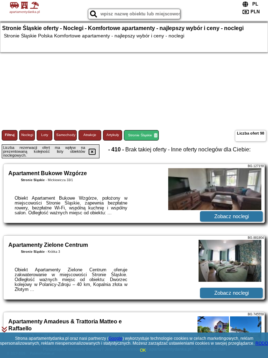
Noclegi (27, 135)
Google (115, 338)
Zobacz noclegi (231, 216)
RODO (261, 343)
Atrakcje (89, 135)
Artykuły (112, 135)
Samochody (65, 135)
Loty (44, 135)
